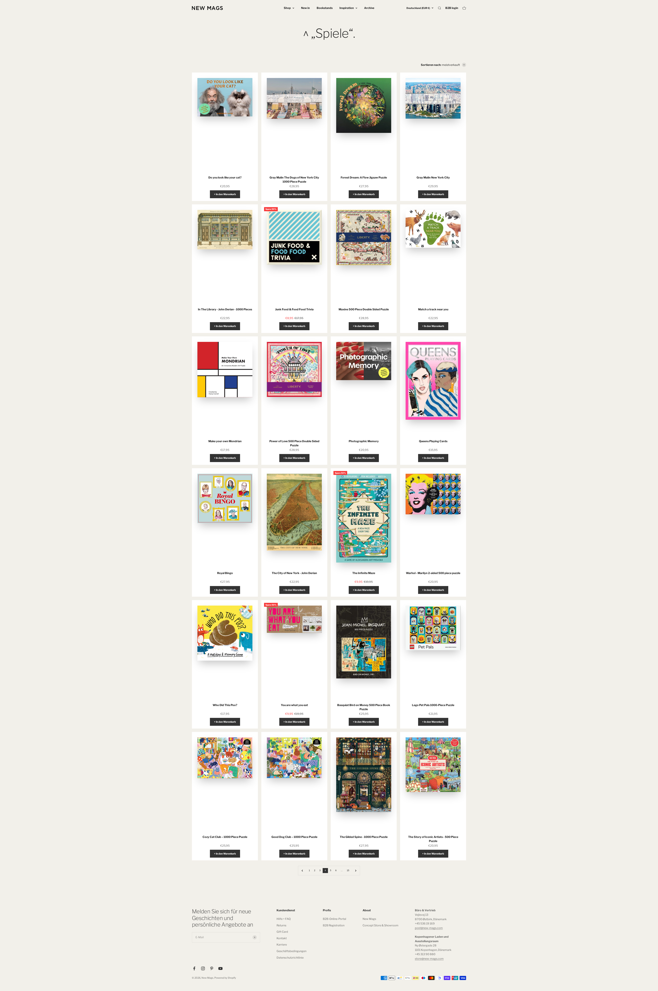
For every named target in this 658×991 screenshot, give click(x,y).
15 (348, 870)
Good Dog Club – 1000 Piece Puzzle (294, 837)
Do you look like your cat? (225, 177)
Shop (287, 8)
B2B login (451, 8)
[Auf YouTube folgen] (220, 968)
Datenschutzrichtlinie (290, 957)
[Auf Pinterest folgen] (211, 968)
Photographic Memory (364, 441)
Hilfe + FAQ (284, 919)
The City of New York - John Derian (294, 573)
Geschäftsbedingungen (291, 951)
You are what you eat (294, 705)
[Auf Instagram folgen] (203, 968)
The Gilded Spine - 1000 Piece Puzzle (364, 837)
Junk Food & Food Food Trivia (294, 309)
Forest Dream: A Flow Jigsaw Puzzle (364, 177)
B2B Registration (333, 925)
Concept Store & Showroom (380, 925)
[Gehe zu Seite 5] (355, 870)
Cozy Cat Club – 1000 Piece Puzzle (225, 837)
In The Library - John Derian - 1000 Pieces (225, 309)
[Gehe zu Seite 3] (302, 870)
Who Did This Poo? (225, 705)
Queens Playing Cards (433, 441)
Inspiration (346, 8)
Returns (281, 925)
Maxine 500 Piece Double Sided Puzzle (364, 309)
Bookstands (325, 8)
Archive (369, 8)
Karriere (282, 944)
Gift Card (282, 931)
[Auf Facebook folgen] (194, 968)
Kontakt (282, 938)
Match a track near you (433, 309)
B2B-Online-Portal (334, 919)
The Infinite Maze (363, 573)
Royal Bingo (225, 573)
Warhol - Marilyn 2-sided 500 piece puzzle (433, 573)
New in (305, 8)
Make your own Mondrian (225, 441)
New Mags (369, 919)
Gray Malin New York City (433, 177)
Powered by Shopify (225, 977)
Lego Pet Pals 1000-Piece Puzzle (433, 705)
